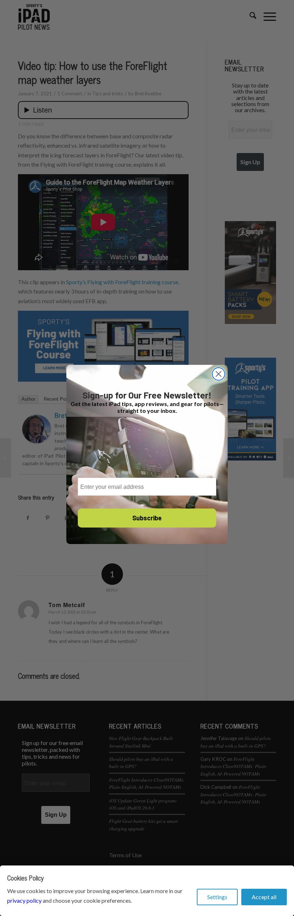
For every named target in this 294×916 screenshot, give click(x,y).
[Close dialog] (218, 374)
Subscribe (147, 518)
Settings (217, 896)
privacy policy (24, 900)
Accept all (264, 896)
